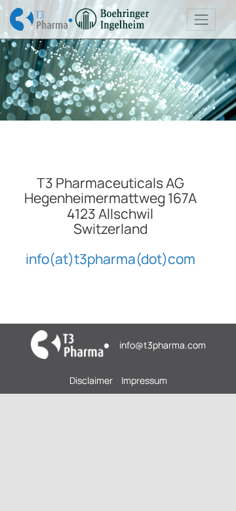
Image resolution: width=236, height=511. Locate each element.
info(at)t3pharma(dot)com (110, 259)
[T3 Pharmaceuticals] (80, 19)
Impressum (144, 380)
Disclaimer (91, 380)
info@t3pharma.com (162, 345)
